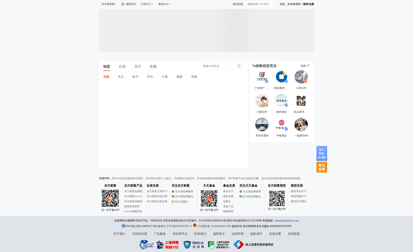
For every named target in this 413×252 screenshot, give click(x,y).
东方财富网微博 (184, 191)
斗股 (165, 76)
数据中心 (164, 4)
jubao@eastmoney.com (287, 220)
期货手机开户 (298, 191)
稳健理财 (228, 211)
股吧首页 (131, 4)
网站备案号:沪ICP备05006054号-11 (173, 226)
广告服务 (160, 233)
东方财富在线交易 (157, 196)
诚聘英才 (219, 233)
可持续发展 (139, 233)
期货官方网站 (298, 201)
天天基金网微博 (252, 191)
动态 (106, 66)
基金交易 (228, 196)
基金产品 (228, 206)
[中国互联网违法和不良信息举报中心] (254, 244)
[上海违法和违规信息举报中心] (219, 244)
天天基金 (209, 185)
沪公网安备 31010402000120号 (214, 226)
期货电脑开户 (298, 196)
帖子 (136, 76)
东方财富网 (108, 4)
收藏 (153, 66)
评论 (150, 76)
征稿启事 (275, 233)
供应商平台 (180, 233)
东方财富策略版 (133, 201)
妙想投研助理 (132, 206)
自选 (122, 66)
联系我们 (200, 233)
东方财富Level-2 (133, 196)
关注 (137, 66)
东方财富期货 (277, 185)
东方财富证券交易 (157, 201)
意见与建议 (181, 201)
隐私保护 (256, 233)
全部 (106, 76)
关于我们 (119, 233)
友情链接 (294, 233)
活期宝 (227, 201)
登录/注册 (308, 4)
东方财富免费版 (133, 191)
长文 (121, 76)
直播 (194, 76)
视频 (179, 76)
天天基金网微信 (252, 196)
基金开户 (228, 191)
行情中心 (146, 4)
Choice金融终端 (133, 211)
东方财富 (110, 185)
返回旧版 (238, 4)
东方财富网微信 (184, 196)
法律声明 (238, 233)
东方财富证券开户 (157, 191)
